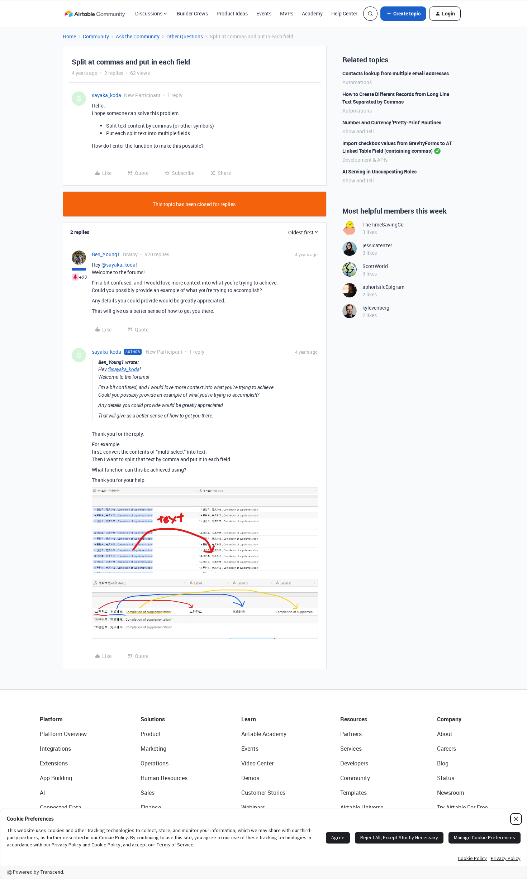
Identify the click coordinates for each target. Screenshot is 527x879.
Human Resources (164, 778)
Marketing (153, 749)
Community (96, 36)
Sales (148, 793)
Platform (51, 719)
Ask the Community (138, 36)
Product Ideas (232, 13)
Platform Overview (63, 734)
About (444, 734)
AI (42, 793)
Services (351, 749)
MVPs (286, 13)
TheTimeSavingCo (383, 224)
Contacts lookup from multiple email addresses (395, 73)
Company (449, 719)
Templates (353, 793)
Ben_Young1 (106, 254)
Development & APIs (365, 159)
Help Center (344, 13)
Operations (154, 763)
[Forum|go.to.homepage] (95, 13)
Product (151, 734)
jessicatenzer (377, 245)
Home (69, 36)
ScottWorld (375, 266)
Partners (351, 734)
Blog (442, 763)
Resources (353, 719)
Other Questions (184, 36)
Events (263, 13)
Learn (248, 719)
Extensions (54, 763)
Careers (446, 749)
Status (445, 778)
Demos (250, 778)
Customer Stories (263, 793)
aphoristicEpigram (383, 286)
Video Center (257, 763)
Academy (312, 13)
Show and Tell (358, 131)
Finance (151, 807)
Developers (354, 763)
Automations (357, 82)
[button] (403, 13)
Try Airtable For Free (462, 807)
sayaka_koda (106, 95)
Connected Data (60, 807)
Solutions (153, 719)
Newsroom (450, 793)
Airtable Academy (263, 734)
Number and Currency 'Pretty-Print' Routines (391, 122)
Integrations (55, 749)
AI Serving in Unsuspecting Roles (379, 171)
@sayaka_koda (118, 264)
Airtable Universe (361, 807)
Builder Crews (192, 13)
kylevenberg (375, 307)
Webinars (253, 807)
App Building (56, 778)
